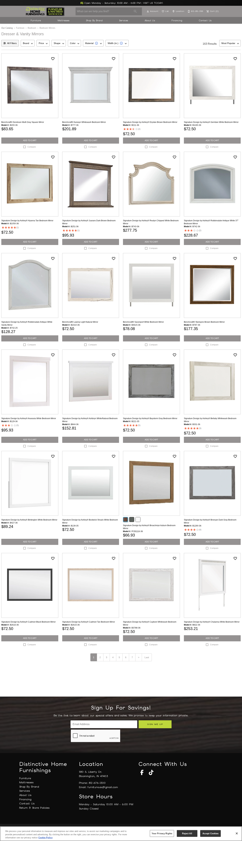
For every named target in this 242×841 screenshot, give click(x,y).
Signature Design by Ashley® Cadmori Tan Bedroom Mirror (88, 622)
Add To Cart (29, 140)
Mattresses (63, 20)
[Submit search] (135, 11)
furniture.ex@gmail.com (102, 787)
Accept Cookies (210, 833)
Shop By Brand (94, 20)
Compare (31, 147)
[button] (148, 11)
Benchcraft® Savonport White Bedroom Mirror (143, 322)
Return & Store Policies (34, 808)
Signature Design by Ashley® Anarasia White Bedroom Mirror (28, 418)
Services (123, 20)
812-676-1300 (97, 783)
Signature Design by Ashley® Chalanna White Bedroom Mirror (212, 622)
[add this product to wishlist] (53, 59)
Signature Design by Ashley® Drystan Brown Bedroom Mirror (150, 122)
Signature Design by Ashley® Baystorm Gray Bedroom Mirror (150, 418)
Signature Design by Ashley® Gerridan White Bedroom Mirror (211, 122)
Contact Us (205, 20)
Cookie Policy (45, 837)
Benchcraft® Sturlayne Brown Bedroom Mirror (204, 322)
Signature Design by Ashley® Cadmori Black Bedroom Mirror (28, 622)
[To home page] (45, 11)
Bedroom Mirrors (47, 28)
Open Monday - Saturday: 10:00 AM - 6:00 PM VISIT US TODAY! (123, 2)
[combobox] (28, 43)
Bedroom (32, 28)
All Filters (12, 43)
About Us (150, 20)
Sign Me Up (155, 724)
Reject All (187, 833)
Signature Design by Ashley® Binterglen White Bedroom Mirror (29, 520)
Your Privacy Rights (162, 833)
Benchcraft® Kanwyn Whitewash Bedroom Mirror (84, 122)
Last (147, 657)
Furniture (36, 20)
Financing (177, 20)
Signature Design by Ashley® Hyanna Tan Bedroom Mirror (27, 220)
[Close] (236, 833)
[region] (121, 833)
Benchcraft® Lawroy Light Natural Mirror (80, 322)
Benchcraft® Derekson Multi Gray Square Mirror (22, 122)
